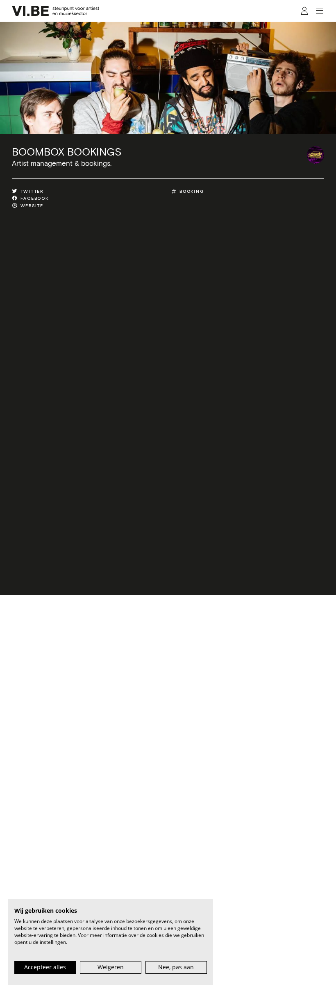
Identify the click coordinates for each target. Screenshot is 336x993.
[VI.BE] (56, 11)
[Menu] (319, 11)
